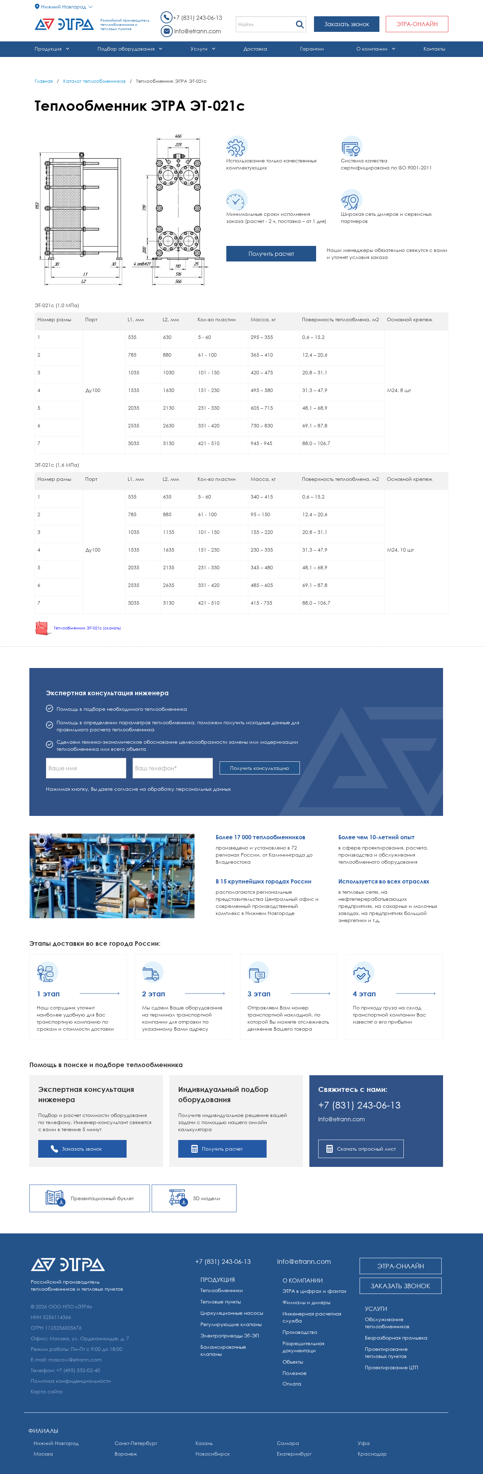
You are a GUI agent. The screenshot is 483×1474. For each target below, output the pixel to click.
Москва (43, 1454)
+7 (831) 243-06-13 (197, 17)
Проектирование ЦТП (391, 1367)
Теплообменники (221, 1290)
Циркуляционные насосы (231, 1313)
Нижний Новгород (56, 1443)
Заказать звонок (346, 24)
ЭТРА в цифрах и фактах (315, 1291)
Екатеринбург (294, 1454)
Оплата (292, 1384)
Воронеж (126, 1454)
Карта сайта (47, 1391)
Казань (204, 1443)
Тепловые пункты (220, 1302)
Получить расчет (271, 253)
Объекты (293, 1362)
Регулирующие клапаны (231, 1324)
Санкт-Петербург (136, 1443)
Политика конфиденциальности (71, 1381)
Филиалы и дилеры (306, 1302)
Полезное (295, 1373)
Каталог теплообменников (94, 81)
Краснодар (372, 1454)
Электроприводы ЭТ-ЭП (229, 1335)
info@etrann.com (197, 31)
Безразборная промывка (396, 1338)
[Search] (300, 22)
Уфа (364, 1443)
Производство (300, 1332)
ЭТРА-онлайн (417, 24)
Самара (288, 1443)
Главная (44, 81)
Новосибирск (213, 1454)
